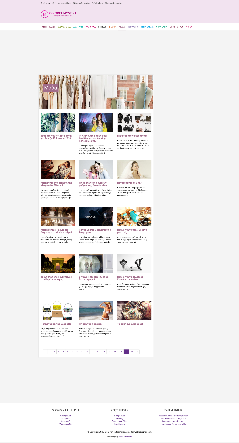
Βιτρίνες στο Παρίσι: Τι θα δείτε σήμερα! (93, 278)
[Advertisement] (148, 15)
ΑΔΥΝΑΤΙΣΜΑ (64, 27)
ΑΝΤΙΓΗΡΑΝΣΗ (48, 27)
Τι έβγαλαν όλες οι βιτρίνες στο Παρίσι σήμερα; (56, 278)
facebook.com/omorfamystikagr (173, 416)
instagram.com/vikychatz (173, 421)
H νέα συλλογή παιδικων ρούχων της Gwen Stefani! (93, 184)
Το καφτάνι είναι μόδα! (130, 323)
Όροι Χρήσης (119, 424)
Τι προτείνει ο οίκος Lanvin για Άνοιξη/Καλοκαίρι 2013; (56, 137)
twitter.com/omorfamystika (173, 418)
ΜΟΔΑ (122, 27)
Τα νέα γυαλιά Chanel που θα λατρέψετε (95, 231)
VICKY (189, 27)
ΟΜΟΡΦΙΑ (91, 27)
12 (98, 352)
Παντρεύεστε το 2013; (129, 182)
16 (121, 352)
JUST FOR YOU (177, 27)
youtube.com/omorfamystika (173, 424)
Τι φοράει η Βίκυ (119, 421)
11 (92, 352)
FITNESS (102, 27)
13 (104, 352)
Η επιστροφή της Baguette (56, 323)
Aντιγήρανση (65, 416)
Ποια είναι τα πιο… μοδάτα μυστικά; (132, 231)
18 (132, 352)
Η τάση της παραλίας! (91, 323)
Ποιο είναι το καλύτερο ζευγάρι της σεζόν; (130, 278)
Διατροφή (65, 421)
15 (115, 352)
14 (109, 352)
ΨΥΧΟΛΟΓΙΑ (133, 27)
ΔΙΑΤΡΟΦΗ (78, 27)
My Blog (119, 418)
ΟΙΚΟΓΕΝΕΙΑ (161, 27)
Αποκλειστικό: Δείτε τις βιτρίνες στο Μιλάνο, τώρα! (56, 231)
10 (87, 352)
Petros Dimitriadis (125, 437)
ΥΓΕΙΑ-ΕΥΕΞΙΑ (147, 27)
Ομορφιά (66, 418)
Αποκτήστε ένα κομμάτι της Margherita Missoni (56, 184)
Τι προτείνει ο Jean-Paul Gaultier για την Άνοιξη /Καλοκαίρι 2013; (93, 138)
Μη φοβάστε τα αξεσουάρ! (132, 135)
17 (126, 352)
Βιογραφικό (119, 416)
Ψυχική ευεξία (65, 424)
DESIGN (112, 27)
